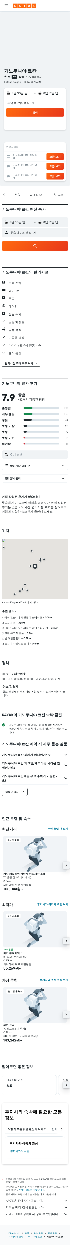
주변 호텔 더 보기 (58, 828)
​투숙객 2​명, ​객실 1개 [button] (21, 103)
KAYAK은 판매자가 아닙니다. (24, 1200)
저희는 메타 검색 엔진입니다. (25, 1207)
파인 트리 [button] (9, 1025)
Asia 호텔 (38, 1233)
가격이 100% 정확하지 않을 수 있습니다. (32, 1214)
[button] (6, 6)
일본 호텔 (52, 1233)
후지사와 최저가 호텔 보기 (52, 904)
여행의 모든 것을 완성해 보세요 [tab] (27, 1129)
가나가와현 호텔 (15, 1236)
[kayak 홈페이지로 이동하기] (24, 6)
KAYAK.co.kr (14, 1233)
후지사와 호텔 (35, 1236)
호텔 (27, 1233)
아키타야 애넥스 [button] (12, 953)
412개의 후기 (34, 77)
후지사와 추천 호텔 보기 (54, 980)
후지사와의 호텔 (19, 1151)
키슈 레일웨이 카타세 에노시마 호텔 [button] (24, 873)
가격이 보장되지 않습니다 (31, 1189)
